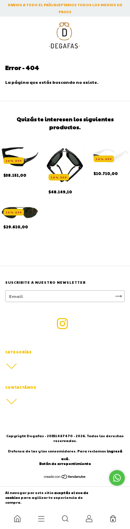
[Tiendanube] (65, 477)
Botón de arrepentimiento (65, 463)
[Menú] (41, 518)
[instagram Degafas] (62, 323)
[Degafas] (17, 518)
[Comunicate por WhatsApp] (117, 478)
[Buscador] (65, 518)
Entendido (110, 497)
